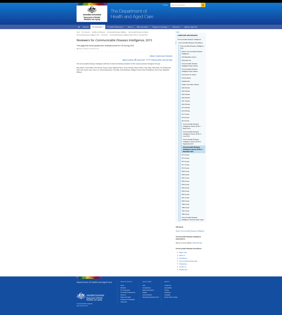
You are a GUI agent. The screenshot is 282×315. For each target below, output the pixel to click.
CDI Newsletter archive (189, 57)
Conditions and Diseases (98, 32)
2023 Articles (186, 94)
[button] (275, 313)
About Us (123, 295)
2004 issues (185, 188)
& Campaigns (160, 27)
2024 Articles (186, 91)
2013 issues (185, 158)
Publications (183, 264)
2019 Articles (186, 107)
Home (78, 32)
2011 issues (185, 165)
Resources (176, 27)
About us (130, 27)
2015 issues (104, 35)
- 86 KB (143, 60)
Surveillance (183, 258)
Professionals (115, 27)
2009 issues (185, 171)
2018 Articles (186, 111)
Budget (144, 292)
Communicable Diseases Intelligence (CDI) (88, 35)
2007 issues (185, 178)
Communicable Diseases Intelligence (116, 32)
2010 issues (185, 168)
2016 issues (185, 117)
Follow (165, 5)
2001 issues (185, 198)
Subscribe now (186, 60)
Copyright (167, 295)
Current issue (160, 56)
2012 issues (185, 161)
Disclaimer (169, 56)
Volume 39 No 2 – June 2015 (192, 134)
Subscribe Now (197, 243)
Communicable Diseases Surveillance (138, 32)
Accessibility (168, 288)
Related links (183, 270)
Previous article (156, 60)
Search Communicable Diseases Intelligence (190, 231)
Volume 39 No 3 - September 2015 (192, 141)
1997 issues (185, 211)
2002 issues (185, 194)
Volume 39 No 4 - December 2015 (128, 35)
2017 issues (185, 114)
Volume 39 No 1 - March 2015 (192, 126)
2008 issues (185, 174)
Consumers (97, 27)
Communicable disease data (188, 261)
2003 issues (185, 191)
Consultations (146, 288)
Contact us (182, 267)
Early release (190, 70)
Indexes (152, 56)
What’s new (183, 252)
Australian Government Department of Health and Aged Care (91, 13)
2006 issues (185, 181)
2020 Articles (186, 104)
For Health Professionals (128, 292)
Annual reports (186, 78)
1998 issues (185, 207)
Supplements (186, 81)
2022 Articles (186, 98)
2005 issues (185, 184)
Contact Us (167, 285)
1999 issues (185, 204)
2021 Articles (186, 101)
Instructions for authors (189, 75)
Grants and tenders (148, 290)
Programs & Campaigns (128, 299)
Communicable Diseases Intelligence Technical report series (193, 218)
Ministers (86, 27)
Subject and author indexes (190, 84)
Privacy (166, 290)
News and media (142, 27)
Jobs (143, 285)
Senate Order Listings (170, 297)
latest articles (190, 65)
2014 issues (185, 155)
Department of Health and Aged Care (90, 296)
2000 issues (185, 201)
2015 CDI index (167, 60)
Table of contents (127, 60)
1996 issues (185, 214)
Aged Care (190, 27)
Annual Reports (147, 295)
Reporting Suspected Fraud (150, 297)
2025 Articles (186, 88)
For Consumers (125, 290)
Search (192, 52)
